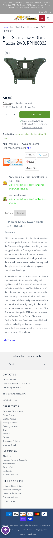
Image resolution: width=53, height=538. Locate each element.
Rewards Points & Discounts (15, 460)
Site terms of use (10, 497)
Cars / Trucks (9, 415)
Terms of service (27, 530)
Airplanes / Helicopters (13, 411)
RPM (29, 148)
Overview (9, 212)
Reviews (20, 212)
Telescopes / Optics (11, 441)
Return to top (9, 339)
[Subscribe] (43, 364)
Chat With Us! (45, 12)
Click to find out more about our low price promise (28, 200)
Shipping (7, 103)
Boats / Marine (9, 418)
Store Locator (9, 463)
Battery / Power (10, 422)
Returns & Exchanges (12, 489)
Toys (5, 430)
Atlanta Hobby (19, 525)
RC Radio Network (10, 474)
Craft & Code (32, 534)
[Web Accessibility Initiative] (5, 530)
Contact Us (7, 471)
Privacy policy (14, 530)
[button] (3, 18)
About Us (7, 456)
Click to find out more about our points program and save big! (26, 186)
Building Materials (10, 426)
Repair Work (8, 467)
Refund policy (46, 525)
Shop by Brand (9, 445)
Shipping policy (41, 530)
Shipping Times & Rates (13, 486)
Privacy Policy (9, 501)
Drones (6, 437)
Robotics (6, 433)
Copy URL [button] (33, 168)
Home (5, 27)
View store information (32, 127)
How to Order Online (12, 493)
